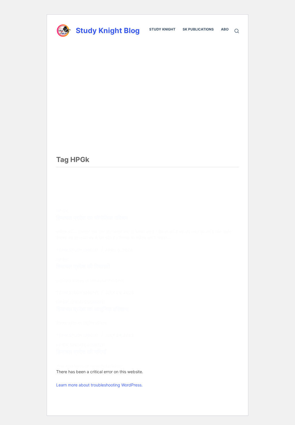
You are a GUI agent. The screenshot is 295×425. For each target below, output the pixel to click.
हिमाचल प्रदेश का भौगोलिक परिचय (92, 217)
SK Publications (198, 29)
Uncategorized (87, 302)
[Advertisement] (147, 85)
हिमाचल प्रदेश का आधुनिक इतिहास (92, 309)
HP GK (62, 210)
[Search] (237, 31)
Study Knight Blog (108, 30)
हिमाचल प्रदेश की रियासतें (83, 266)
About (227, 29)
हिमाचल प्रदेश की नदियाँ (81, 351)
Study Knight (162, 29)
